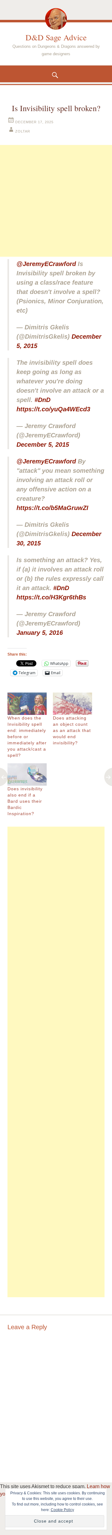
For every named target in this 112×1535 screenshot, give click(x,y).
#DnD (42, 399)
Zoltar (22, 131)
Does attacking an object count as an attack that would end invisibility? (72, 730)
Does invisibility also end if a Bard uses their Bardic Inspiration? (25, 801)
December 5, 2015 (42, 444)
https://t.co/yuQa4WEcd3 (53, 409)
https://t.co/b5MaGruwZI (52, 507)
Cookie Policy (62, 1510)
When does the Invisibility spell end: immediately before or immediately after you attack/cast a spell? (27, 737)
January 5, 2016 (39, 632)
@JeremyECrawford (46, 263)
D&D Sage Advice (56, 37)
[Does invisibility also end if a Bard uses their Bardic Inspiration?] (27, 774)
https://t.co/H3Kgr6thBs (51, 597)
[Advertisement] (56, 201)
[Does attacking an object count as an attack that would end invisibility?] (72, 704)
